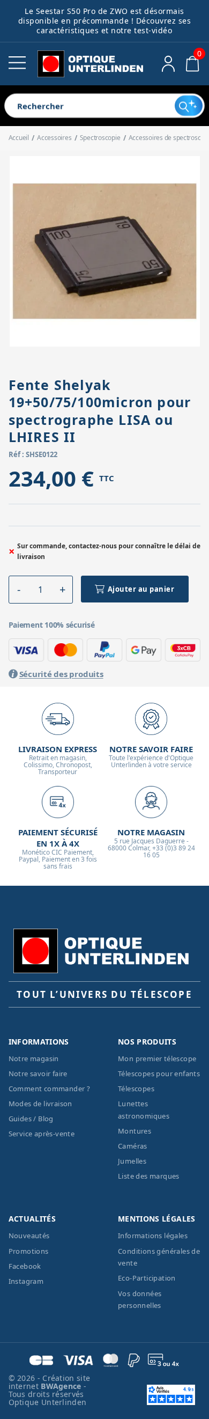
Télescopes (136, 1088)
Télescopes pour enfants (159, 1073)
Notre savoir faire (38, 1073)
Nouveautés (29, 1235)
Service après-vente (42, 1133)
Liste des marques (149, 1176)
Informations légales (153, 1235)
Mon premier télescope (157, 1058)
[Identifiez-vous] (168, 64)
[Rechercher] (188, 105)
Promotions (29, 1251)
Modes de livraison (40, 1103)
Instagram (26, 1281)
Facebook (25, 1266)
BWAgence (62, 1386)
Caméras (132, 1146)
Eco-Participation (147, 1278)
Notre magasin (34, 1058)
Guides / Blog (31, 1118)
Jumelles (132, 1161)
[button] (18, 589)
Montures (134, 1131)
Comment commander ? (50, 1088)
